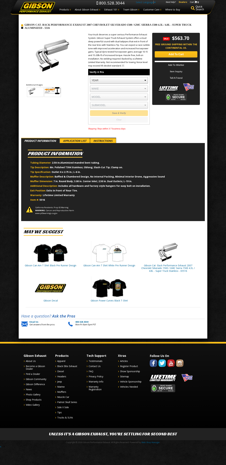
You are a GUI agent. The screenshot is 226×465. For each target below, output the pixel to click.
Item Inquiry (176, 71)
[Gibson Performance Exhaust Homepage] (37, 7)
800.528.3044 (111, 3)
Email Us (33, 322)
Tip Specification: (41, 172)
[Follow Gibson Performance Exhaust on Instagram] (179, 367)
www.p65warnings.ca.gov (46, 213)
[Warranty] (168, 91)
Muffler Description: (42, 176)
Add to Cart (176, 54)
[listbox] (119, 80)
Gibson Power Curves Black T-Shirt (109, 300)
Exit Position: (38, 190)
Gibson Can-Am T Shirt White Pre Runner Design (109, 265)
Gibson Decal (51, 300)
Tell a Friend (176, 78)
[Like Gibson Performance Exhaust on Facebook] (153, 367)
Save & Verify (119, 113)
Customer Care (151, 9)
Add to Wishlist (176, 65)
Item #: (35, 199)
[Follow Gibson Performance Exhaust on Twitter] (162, 367)
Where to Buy (172, 9)
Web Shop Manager (150, 442)
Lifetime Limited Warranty (59, 195)
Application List (75, 141)
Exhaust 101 (110, 9)
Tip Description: (40, 167)
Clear (119, 119)
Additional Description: (44, 185)
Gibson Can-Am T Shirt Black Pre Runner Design (50, 265)
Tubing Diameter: (41, 162)
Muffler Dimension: (41, 181)
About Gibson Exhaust (86, 9)
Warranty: (36, 195)
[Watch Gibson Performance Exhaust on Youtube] (171, 367)
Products (64, 9)
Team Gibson (130, 9)
